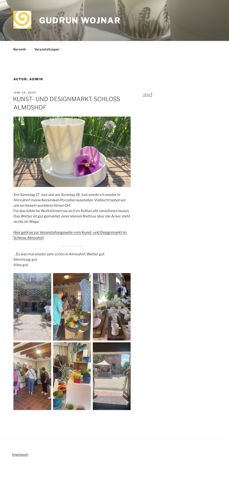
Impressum (20, 454)
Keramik (19, 49)
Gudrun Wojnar (80, 20)
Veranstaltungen (46, 49)
